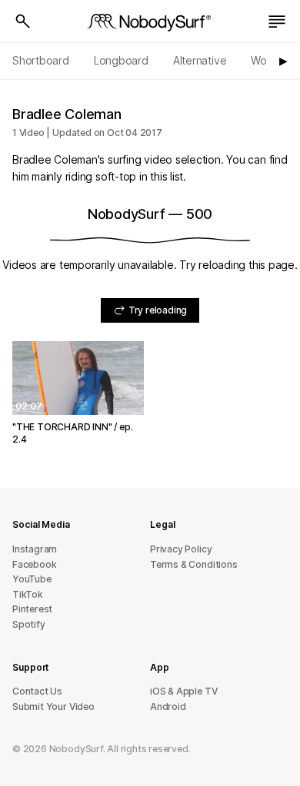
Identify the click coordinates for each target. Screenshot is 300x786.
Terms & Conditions (194, 564)
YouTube (32, 579)
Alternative (200, 60)
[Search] (23, 21)
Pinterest (32, 609)
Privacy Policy (181, 549)
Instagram (34, 549)
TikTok (27, 594)
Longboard (121, 60)
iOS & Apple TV (183, 691)
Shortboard (40, 60)
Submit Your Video (53, 706)
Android (168, 706)
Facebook (34, 564)
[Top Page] (150, 21)
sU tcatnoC (37, 691)
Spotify (28, 624)
